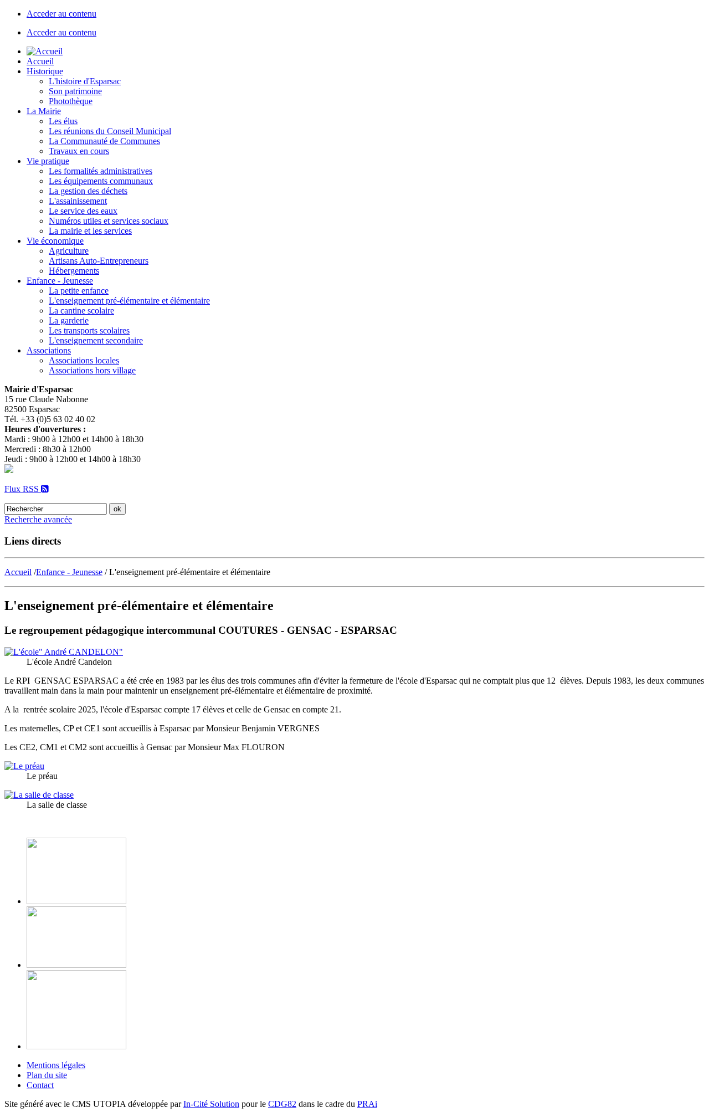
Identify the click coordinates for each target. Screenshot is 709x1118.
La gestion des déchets (88, 191)
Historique (45, 71)
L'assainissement (78, 201)
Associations (49, 350)
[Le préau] (24, 766)
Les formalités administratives (100, 171)
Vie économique (55, 240)
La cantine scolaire (81, 310)
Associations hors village (92, 370)
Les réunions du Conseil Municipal (110, 131)
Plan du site (47, 1075)
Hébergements (74, 270)
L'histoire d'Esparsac (85, 81)
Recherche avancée (38, 519)
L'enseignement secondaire (96, 340)
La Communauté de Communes (104, 141)
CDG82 (282, 1104)
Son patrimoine (75, 91)
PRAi (367, 1104)
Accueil (40, 61)
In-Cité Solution (211, 1104)
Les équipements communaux (101, 181)
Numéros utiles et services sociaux (108, 220)
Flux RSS (22, 489)
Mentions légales (56, 1065)
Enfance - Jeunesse (60, 280)
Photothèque (71, 101)
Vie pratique (48, 161)
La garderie (69, 320)
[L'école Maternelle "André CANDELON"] (63, 652)
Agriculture (69, 250)
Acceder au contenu (61, 13)
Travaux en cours (79, 151)
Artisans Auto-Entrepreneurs (98, 260)
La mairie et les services (90, 230)
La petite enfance (79, 290)
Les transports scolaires (89, 330)
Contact (40, 1085)
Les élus (63, 121)
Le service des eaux (83, 211)
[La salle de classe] (39, 794)
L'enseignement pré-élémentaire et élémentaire (129, 300)
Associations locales (84, 360)
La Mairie (44, 111)
